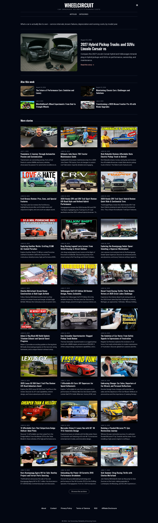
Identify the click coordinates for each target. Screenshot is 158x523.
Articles (73, 14)
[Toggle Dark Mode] (137, 5)
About (43, 508)
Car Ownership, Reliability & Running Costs (82, 521)
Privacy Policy (66, 508)
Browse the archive (79, 491)
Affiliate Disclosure (109, 508)
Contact (53, 508)
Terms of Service (83, 508)
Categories (83, 14)
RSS (95, 508)
